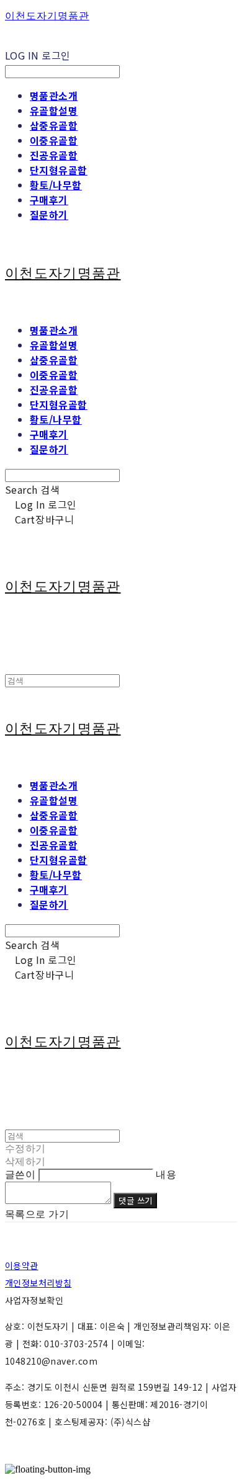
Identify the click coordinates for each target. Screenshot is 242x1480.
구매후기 (49, 199)
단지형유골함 (58, 170)
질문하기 (49, 214)
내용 (166, 1174)
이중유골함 (54, 140)
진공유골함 (54, 155)
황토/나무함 (56, 184)
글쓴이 (20, 1174)
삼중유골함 (54, 125)
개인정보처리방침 (38, 1283)
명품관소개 (54, 95)
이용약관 (21, 1265)
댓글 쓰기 (135, 1200)
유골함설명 (54, 110)
